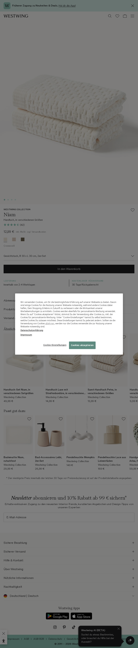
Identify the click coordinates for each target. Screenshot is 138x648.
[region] (69, 324)
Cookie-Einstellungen (54, 345)
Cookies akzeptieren (82, 345)
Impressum (26, 334)
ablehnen (49, 323)
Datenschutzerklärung (31, 330)
